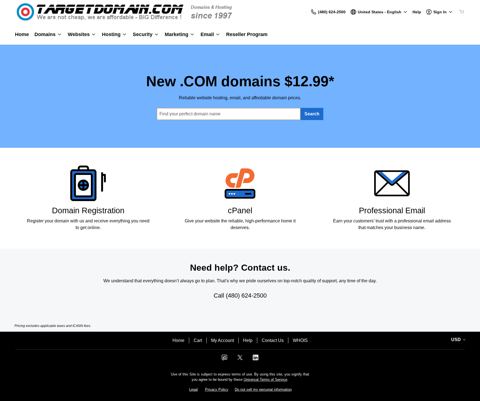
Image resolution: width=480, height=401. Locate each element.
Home (178, 340)
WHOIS (300, 340)
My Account (222, 340)
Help (247, 340)
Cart (198, 340)
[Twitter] (240, 359)
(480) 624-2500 (246, 295)
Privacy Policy (216, 389)
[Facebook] (224, 359)
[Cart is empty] (462, 12)
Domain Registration (88, 210)
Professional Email (392, 210)
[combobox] (228, 114)
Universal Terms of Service (265, 379)
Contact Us (273, 340)
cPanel (240, 210)
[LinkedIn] (255, 359)
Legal (193, 389)
